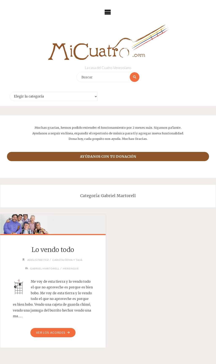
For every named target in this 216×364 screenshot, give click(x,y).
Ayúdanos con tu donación (108, 156)
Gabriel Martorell (44, 268)
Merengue (71, 268)
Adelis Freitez (38, 259)
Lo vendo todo (53, 250)
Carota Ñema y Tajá (67, 259)
